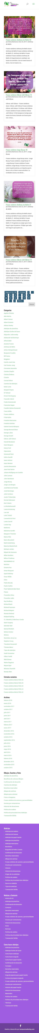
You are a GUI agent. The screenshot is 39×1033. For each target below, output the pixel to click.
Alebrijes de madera (11, 831)
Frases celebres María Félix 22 (13, 692)
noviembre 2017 (9, 706)
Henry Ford (7, 448)
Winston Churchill (9, 668)
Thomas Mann (8, 647)
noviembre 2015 (9, 764)
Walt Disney (7, 659)
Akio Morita (7, 316)
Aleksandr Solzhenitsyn (11, 337)
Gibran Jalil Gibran (10, 439)
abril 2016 (7, 752)
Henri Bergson (8, 445)
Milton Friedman (9, 558)
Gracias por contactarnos (12, 803)
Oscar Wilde (8, 576)
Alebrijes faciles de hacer (12, 331)
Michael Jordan (9, 549)
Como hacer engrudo (11, 957)
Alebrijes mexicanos (11, 843)
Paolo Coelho (8, 586)
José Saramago (9, 491)
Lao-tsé (6, 512)
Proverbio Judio (9, 598)
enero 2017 (7, 728)
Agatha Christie (9, 313)
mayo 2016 (7, 749)
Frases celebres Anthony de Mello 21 (18, 204)
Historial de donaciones (11, 806)
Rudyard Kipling (9, 616)
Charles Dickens (9, 374)
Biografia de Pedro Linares (13, 849)
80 (29, 298)
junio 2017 (7, 715)
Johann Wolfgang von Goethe (13, 472)
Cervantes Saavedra (10, 368)
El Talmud (7, 393)
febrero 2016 (8, 758)
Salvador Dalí (8, 626)
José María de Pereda (11, 488)
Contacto (8, 907)
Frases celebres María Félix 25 (13, 683)
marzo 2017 (7, 721)
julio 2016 (7, 743)
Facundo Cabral (9, 399)
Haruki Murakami (9, 442)
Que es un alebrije (11, 883)
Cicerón (6, 377)
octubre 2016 (8, 737)
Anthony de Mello (9, 347)
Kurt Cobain (7, 503)
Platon (6, 592)
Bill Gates (7, 356)
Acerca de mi (9, 898)
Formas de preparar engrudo (14, 978)
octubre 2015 (8, 767)
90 (6, 301)
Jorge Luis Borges (9, 485)
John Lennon (8, 475)
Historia (7, 868)
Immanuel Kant (9, 454)
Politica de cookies (10, 809)
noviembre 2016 (9, 734)
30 (15, 295)
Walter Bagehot (9, 662)
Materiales (8, 993)
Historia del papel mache (13, 987)
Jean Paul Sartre (9, 469)
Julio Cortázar (8, 494)
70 (24, 298)
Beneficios (8, 846)
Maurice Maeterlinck (10, 546)
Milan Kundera (8, 555)
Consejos (8, 966)
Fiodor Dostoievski (10, 402)
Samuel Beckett (9, 629)
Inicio (7, 926)
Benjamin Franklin (10, 353)
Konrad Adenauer (9, 500)
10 (6, 295)
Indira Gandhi (8, 457)
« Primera (22, 292)
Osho (5, 580)
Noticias (6, 564)
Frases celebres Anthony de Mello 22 (18, 40)
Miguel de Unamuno (10, 552)
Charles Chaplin (9, 371)
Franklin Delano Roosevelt (12, 408)
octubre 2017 (8, 709)
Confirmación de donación (12, 782)
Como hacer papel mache (13, 960)
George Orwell (8, 436)
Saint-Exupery (8, 622)
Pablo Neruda (8, 583)
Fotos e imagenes (9, 797)
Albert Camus (8, 319)
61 (29, 295)
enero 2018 (7, 703)
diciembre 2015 (9, 761)
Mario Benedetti (9, 540)
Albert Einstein (8, 322)
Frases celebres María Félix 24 (13, 689)
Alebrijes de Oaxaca (11, 834)
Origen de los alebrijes (12, 874)
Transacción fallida (10, 815)
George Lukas (8, 433)
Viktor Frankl (8, 656)
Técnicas (8, 1003)
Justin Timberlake (10, 497)
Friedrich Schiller (9, 423)
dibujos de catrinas (10, 791)
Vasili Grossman (9, 653)
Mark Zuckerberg (9, 543)
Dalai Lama (7, 387)
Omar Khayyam (9, 570)
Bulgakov (7, 359)
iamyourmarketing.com (27, 1029)
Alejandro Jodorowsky (11, 334)
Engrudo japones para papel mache (16, 975)
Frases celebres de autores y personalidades (18, 800)
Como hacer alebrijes (12, 953)
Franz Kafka (8, 411)
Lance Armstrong (9, 509)
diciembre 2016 (9, 731)
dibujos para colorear (10, 794)
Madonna (7, 527)
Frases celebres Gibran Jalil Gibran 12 (19, 259)
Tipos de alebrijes (9, 650)
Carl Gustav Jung (9, 365)
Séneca (6, 635)
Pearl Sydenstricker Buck (12, 589)
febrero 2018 (8, 700)
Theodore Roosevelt (10, 644)
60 (24, 295)
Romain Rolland (9, 613)
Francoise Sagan (9, 405)
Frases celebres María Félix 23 (13, 686)
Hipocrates (7, 451)
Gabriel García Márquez (11, 426)
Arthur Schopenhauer (10, 350)
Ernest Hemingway (10, 396)
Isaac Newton (8, 463)
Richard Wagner (9, 610)
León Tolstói (8, 515)
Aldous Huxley (8, 325)
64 (15, 298)
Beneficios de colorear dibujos (13, 779)
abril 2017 (7, 718)
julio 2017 (7, 712)
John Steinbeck (9, 478)
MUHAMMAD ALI (9, 561)
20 (11, 295)
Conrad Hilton (8, 380)
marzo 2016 (7, 755)
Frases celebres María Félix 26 (13, 680)
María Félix (7, 537)
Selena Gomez (8, 632)
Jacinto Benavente (10, 466)
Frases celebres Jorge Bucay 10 (16, 149)
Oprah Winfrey (8, 573)
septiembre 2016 (9, 740)
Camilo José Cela (9, 362)
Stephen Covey (8, 641)
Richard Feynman (9, 607)
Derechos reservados (10, 788)
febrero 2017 (8, 725)
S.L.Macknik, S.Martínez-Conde (14, 619)
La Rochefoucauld (9, 506)
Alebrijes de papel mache (13, 837)
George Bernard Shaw (11, 429)
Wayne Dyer (7, 665)
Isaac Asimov (8, 460)
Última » (20, 301)
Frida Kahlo (7, 417)
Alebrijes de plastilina (11, 328)
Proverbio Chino (9, 595)
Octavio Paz (8, 567)
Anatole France (9, 344)
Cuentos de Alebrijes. (11, 383)
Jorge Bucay (8, 482)
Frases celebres (9, 414)
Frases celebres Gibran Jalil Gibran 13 (19, 95)
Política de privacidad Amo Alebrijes (15, 812)
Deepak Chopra (9, 390)
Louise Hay (7, 524)
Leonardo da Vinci (9, 518)
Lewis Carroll (8, 521)
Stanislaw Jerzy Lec (10, 638)
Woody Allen (8, 672)
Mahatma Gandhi (9, 531)
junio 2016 (7, 746)
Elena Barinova (13, 42)
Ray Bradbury (8, 601)
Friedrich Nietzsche (10, 420)
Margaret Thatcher (10, 534)
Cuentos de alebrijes (10, 785)
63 (11, 298)
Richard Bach (8, 604)
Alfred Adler (8, 341)
